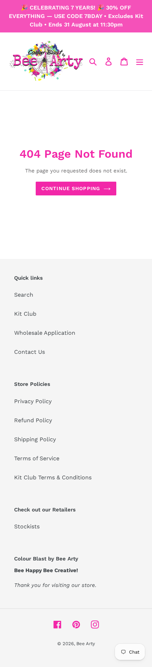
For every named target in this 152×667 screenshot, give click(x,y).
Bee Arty (85, 643)
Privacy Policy (33, 401)
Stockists (27, 526)
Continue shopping (70, 188)
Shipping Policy (35, 439)
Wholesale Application (44, 332)
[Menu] (139, 61)
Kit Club (25, 313)
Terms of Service (36, 458)
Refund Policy (33, 420)
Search (23, 294)
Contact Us (29, 351)
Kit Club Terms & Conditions (53, 477)
